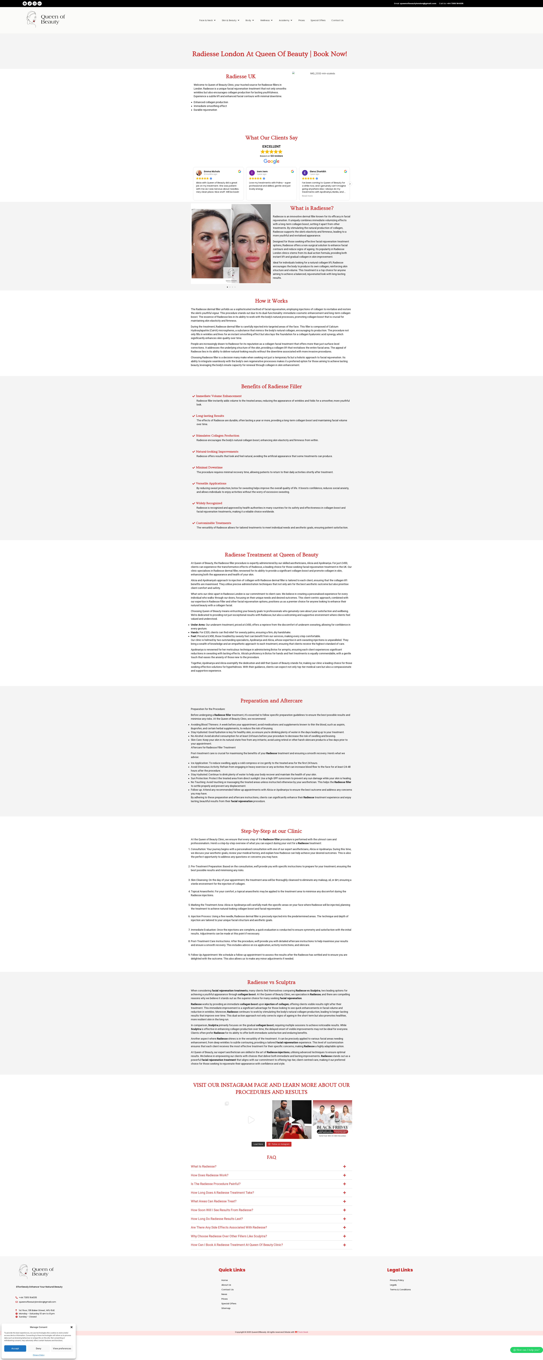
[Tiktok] (30, 3)
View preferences (62, 1348)
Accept (15, 1348)
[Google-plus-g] (39, 3)
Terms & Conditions (400, 1289)
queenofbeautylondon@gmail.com (418, 3)
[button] (71, 1327)
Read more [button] (201, 196)
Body (248, 20)
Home (224, 1280)
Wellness (265, 20)
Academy (284, 20)
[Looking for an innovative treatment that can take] (251, 1120)
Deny (38, 1348)
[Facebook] (25, 3)
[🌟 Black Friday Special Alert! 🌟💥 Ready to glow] (332, 1120)
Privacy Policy (38, 1355)
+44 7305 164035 (455, 3)
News (224, 1294)
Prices (302, 20)
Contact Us (337, 20)
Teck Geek (303, 1332)
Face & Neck (206, 20)
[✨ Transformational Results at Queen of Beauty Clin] (210, 1120)
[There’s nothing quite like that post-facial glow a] (292, 1120)
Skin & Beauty (229, 20)
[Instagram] (35, 3)
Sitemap (225, 1308)
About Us (226, 1284)
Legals (393, 1284)
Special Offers (318, 20)
